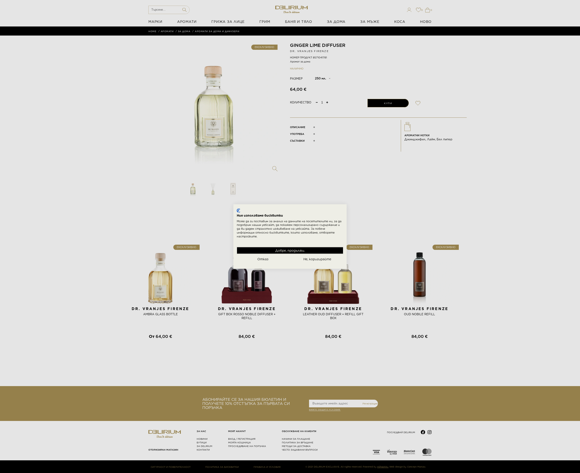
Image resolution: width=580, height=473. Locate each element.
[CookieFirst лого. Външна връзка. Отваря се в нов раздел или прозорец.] (238, 211)
